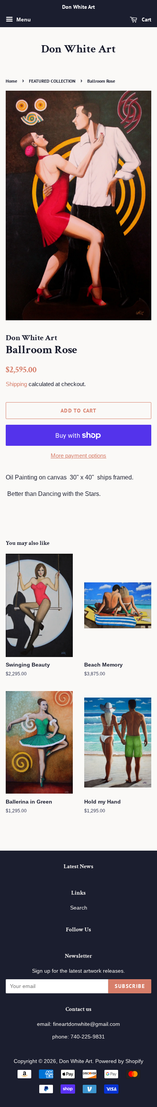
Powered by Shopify (119, 1061)
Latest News (78, 866)
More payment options (78, 455)
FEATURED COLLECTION (52, 81)
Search (78, 908)
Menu (23, 19)
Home (11, 81)
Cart (145, 19)
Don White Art (78, 49)
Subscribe (130, 986)
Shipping (16, 384)
